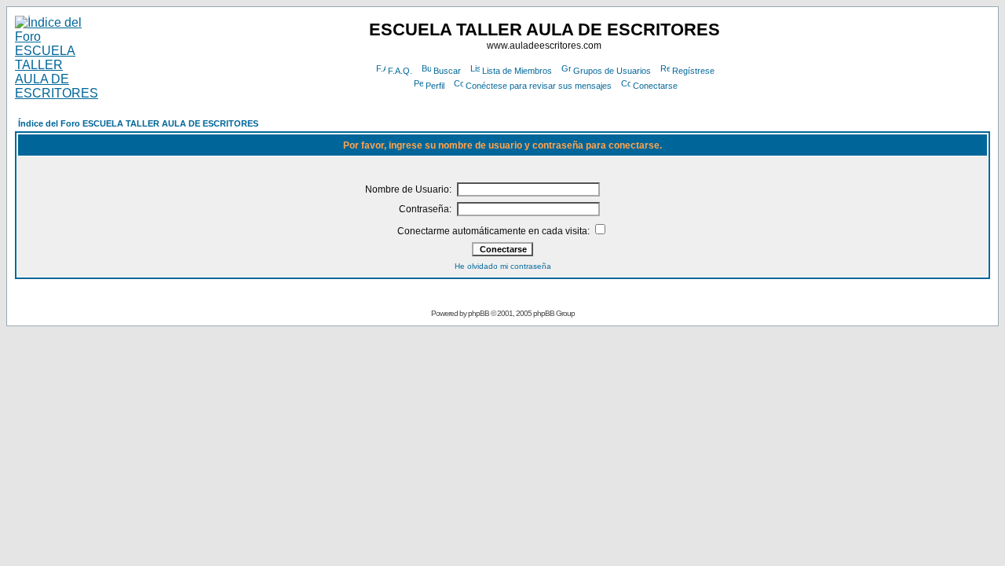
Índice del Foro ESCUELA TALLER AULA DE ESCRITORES (138, 123)
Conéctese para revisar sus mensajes (539, 85)
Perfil (435, 85)
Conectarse (655, 85)
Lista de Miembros (517, 70)
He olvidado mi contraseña (503, 266)
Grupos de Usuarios (612, 70)
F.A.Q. (400, 70)
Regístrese (693, 70)
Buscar (447, 70)
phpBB (478, 313)
